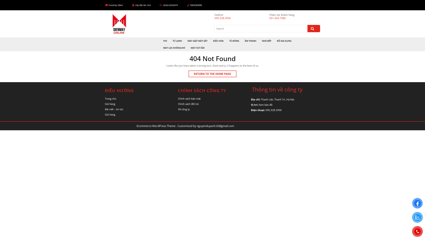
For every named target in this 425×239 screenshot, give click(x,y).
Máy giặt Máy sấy (198, 40)
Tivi (165, 40)
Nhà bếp (266, 40)
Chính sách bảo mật (189, 98)
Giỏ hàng (110, 104)
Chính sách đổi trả (188, 104)
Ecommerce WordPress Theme (156, 126)
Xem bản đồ (265, 104)
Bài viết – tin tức (114, 109)
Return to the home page (215, 74)
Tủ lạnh (177, 40)
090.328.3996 (222, 18)
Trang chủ (110, 98)
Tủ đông (234, 40)
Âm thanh (250, 40)
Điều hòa (218, 40)
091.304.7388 (277, 18)
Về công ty (184, 109)
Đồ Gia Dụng (284, 40)
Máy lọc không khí (174, 47)
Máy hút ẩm (198, 47)
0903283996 (196, 5)
